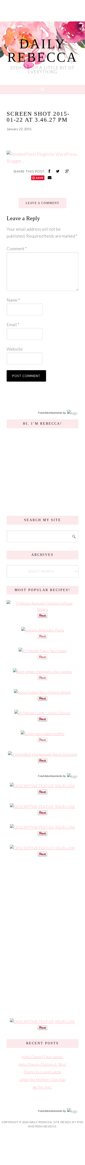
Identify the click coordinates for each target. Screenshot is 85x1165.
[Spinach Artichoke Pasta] (42, 630)
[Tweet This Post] (58, 171)
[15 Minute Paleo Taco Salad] (43, 650)
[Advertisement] (42, 937)
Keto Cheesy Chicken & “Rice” (42, 1064)
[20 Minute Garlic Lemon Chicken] (42, 713)
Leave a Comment (42, 203)
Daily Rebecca (42, 50)
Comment (17, 248)
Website (15, 349)
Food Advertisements (50, 412)
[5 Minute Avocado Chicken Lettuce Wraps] (42, 609)
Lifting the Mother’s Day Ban (42, 1079)
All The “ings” (42, 1087)
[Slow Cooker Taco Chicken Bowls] (42, 692)
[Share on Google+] (67, 171)
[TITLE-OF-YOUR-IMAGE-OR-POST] (42, 785)
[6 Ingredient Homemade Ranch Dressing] (42, 754)
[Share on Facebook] (50, 171)
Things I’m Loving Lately (42, 1072)
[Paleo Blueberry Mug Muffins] (42, 733)
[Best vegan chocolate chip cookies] (42, 671)
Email (13, 324)
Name (13, 300)
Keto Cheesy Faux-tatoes (42, 1056)
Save (39, 177)
